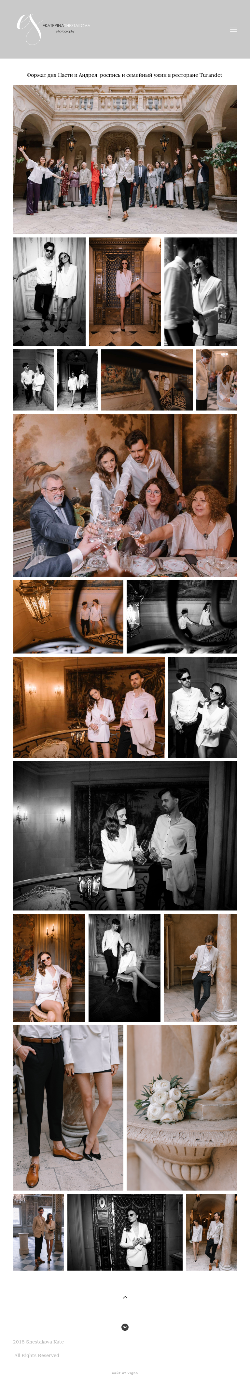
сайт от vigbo (125, 1373)
